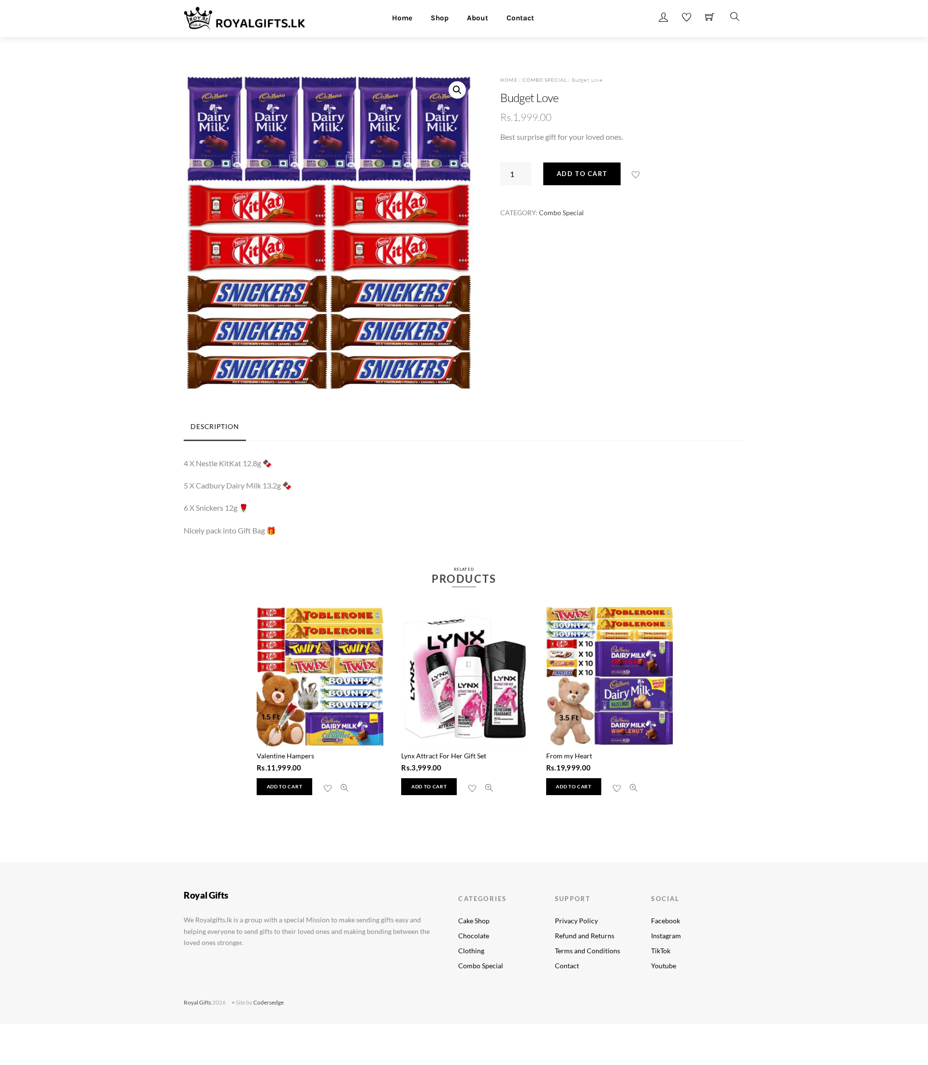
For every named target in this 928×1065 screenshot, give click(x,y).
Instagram (666, 936)
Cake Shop (474, 921)
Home (402, 18)
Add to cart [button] (284, 786)
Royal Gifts (197, 1002)
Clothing (471, 951)
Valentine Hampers (285, 756)
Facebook (665, 921)
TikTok (660, 951)
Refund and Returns (584, 936)
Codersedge (268, 1002)
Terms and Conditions (587, 951)
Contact (520, 18)
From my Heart (569, 756)
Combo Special (544, 80)
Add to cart (582, 174)
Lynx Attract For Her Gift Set (443, 756)
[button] (457, 90)
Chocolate (473, 936)
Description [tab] (214, 426)
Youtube (663, 965)
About (477, 18)
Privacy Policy (576, 921)
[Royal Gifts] (244, 17)
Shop (440, 18)
